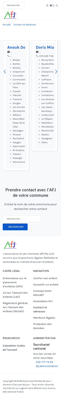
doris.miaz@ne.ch (49, 52)
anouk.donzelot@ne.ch (23, 52)
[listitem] (17, 105)
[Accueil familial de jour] (10, 15)
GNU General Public (13, 391)
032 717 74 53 (44, 362)
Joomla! (7, 388)
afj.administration (46, 366)
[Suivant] (56, 72)
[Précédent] (5, 72)
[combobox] (13, 5)
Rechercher (15, 226)
